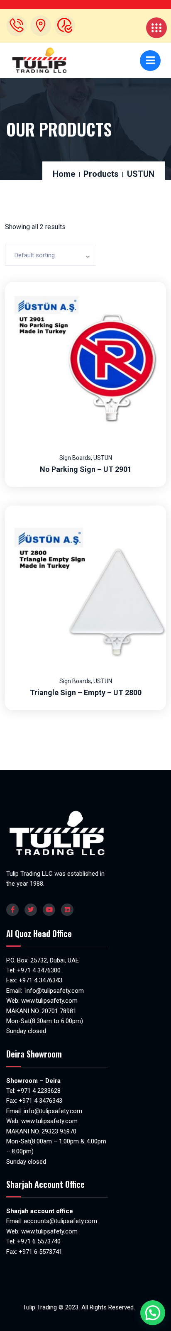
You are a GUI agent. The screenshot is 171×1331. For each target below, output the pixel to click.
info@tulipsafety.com (54, 990)
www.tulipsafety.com (49, 1000)
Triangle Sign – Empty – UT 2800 (86, 692)
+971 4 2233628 (39, 1090)
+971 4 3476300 (39, 970)
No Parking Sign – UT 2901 (86, 469)
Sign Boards (75, 457)
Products (101, 174)
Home (64, 174)
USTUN (102, 457)
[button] (152, 1312)
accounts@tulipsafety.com (59, 1221)
